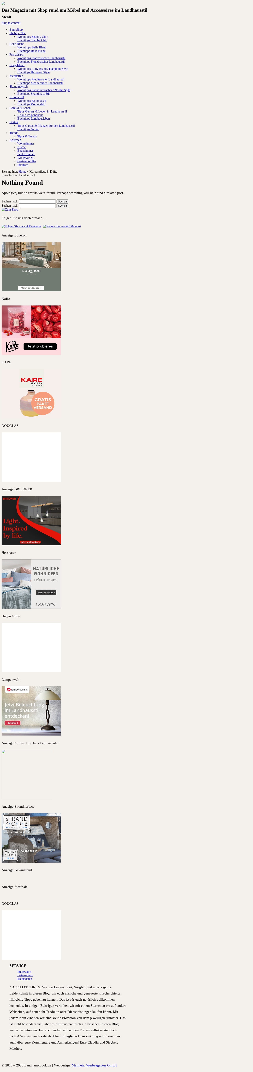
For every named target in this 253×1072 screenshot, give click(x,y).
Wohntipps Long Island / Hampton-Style (42, 68)
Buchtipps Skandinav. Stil (33, 93)
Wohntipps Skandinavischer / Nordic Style (43, 90)
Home (22, 171)
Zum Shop (16, 29)
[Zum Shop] (10, 209)
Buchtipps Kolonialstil (31, 104)
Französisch (16, 54)
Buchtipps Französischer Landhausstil (41, 61)
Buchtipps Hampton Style (33, 72)
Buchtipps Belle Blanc (31, 51)
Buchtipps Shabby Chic (32, 40)
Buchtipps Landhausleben (33, 118)
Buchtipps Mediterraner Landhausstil (40, 83)
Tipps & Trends (27, 136)
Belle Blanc (16, 43)
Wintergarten (25, 157)
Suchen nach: (10, 201)
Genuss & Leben (20, 108)
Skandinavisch (18, 86)
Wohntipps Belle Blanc (31, 47)
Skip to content (11, 23)
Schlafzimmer (26, 154)
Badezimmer (25, 150)
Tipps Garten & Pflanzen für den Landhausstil (46, 125)
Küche (21, 147)
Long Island (17, 65)
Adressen (15, 140)
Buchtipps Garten (28, 129)
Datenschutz (25, 975)
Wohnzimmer (25, 143)
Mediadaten (24, 978)
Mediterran (16, 76)
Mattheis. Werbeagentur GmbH (94, 1065)
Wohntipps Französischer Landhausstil (41, 58)
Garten (13, 122)
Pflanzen (22, 164)
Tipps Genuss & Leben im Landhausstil (42, 111)
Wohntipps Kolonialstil (31, 100)
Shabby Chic (17, 33)
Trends (13, 132)
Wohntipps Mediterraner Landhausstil (40, 79)
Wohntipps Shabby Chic (32, 36)
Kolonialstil (16, 97)
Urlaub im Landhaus (30, 115)
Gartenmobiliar (26, 161)
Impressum (24, 971)
